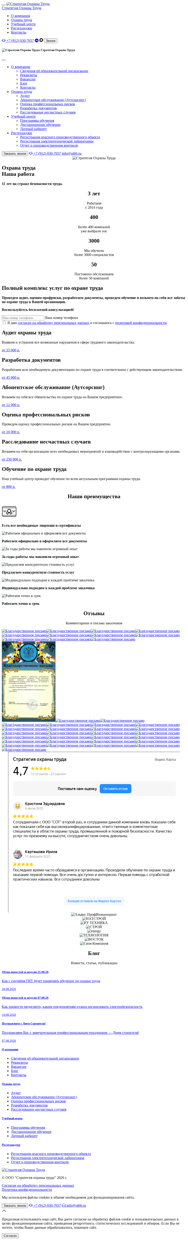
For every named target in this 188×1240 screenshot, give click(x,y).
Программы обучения (37, 120)
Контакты (18, 32)
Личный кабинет (33, 129)
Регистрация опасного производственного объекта (60, 137)
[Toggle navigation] (4, 5)
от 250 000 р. (12, 459)
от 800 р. (8, 487)
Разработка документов (38, 108)
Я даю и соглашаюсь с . (87, 323)
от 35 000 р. (11, 350)
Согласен (10, 1235)
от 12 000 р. (11, 405)
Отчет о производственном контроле (49, 145)
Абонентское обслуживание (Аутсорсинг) (53, 100)
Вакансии (28, 79)
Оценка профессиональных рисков (47, 104)
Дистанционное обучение (40, 125)
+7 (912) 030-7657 (20, 41)
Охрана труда (21, 20)
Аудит (25, 96)
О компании (20, 16)
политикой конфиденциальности (141, 323)
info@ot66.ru (71, 153)
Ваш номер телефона (61, 318)
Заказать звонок (15, 153)
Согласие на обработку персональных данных (38, 1185)
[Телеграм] (37, 41)
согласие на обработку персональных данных (53, 323)
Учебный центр (23, 24)
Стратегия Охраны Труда (21, 8)
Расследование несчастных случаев (48, 112)
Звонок (50, 41)
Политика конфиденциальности (27, 1190)
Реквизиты (28, 75)
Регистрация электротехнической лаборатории (57, 141)
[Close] (4, 60)
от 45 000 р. (11, 377)
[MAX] (41, 41)
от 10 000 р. (11, 432)
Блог (24, 83)
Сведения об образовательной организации (54, 71)
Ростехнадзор (21, 28)
